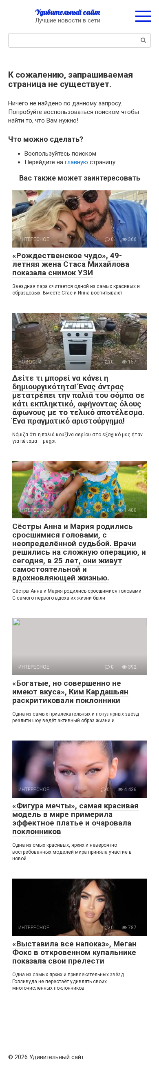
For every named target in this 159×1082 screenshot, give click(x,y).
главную (76, 162)
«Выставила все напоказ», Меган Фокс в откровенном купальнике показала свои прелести (74, 952)
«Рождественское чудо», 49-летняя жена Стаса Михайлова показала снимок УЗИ (70, 264)
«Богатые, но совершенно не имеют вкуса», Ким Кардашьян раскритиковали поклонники (70, 691)
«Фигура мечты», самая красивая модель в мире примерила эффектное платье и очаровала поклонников (75, 818)
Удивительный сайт (67, 12)
